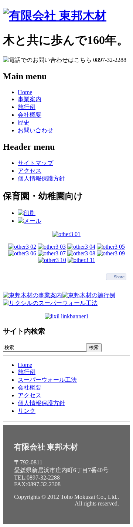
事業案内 (29, 99)
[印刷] (26, 213)
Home (25, 92)
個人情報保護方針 (41, 178)
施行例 (26, 107)
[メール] (29, 221)
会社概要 (29, 115)
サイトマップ (35, 163)
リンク (26, 411)
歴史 (24, 122)
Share (119, 277)
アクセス (29, 171)
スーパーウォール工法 (47, 380)
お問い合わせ (35, 130)
